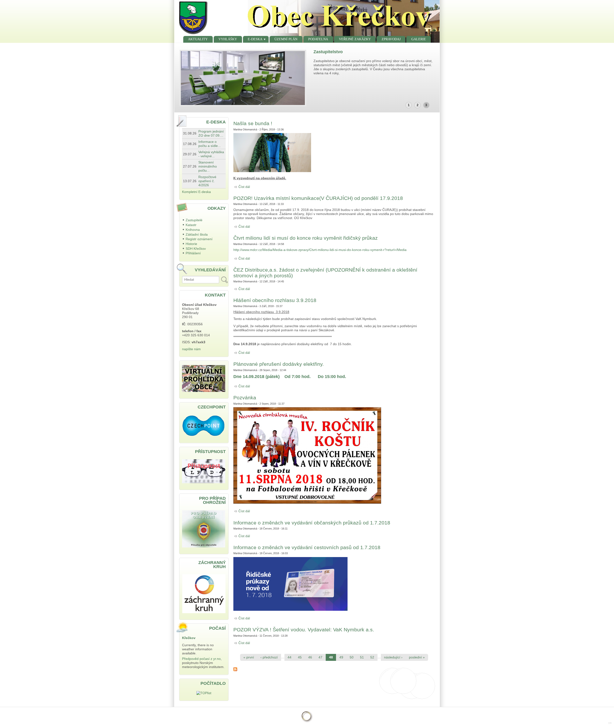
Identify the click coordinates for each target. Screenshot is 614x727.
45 (300, 657)
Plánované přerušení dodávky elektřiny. (278, 364)
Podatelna (318, 39)
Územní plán (285, 39)
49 (341, 657)
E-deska (255, 39)
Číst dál (244, 187)
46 (310, 657)
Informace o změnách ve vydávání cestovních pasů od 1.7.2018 (306, 547)
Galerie (418, 39)
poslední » (417, 657)
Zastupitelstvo (328, 51)
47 (320, 657)
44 (289, 657)
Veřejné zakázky (355, 39)
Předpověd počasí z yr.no (201, 659)
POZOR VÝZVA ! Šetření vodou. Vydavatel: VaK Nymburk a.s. (303, 629)
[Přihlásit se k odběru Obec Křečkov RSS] (334, 669)
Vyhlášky (227, 39)
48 (331, 657)
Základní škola (197, 234)
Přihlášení (193, 253)
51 (362, 657)
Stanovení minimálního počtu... (207, 166)
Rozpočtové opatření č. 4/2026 (207, 181)
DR (610, 723)
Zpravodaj (391, 39)
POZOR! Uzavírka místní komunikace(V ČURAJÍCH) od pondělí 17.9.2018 (318, 198)
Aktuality (198, 39)
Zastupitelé (194, 220)
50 (352, 657)
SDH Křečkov (196, 248)
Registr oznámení (199, 239)
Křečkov (188, 638)
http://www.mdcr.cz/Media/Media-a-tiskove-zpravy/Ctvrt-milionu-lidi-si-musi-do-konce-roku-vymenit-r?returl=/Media (320, 250)
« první (248, 657)
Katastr (191, 225)
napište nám (191, 349)
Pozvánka (244, 397)
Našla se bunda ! (252, 123)
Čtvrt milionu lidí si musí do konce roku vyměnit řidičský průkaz (305, 238)
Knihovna (193, 230)
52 (372, 657)
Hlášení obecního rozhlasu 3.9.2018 (274, 300)
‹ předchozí (269, 657)
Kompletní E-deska (196, 192)
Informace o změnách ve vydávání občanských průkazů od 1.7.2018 (311, 522)
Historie (191, 244)
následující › (393, 657)
